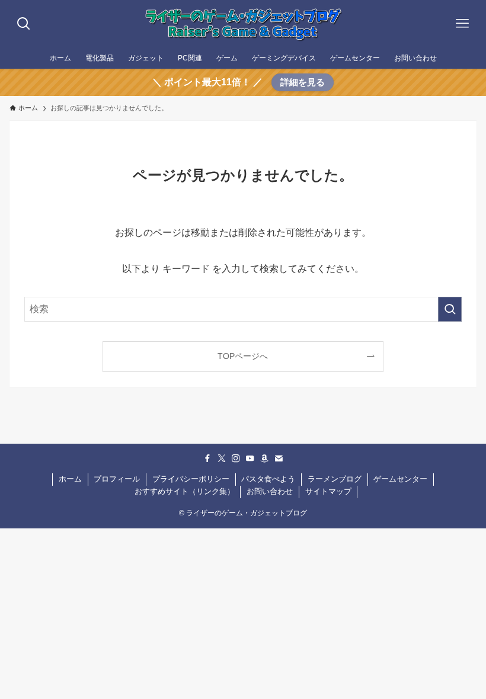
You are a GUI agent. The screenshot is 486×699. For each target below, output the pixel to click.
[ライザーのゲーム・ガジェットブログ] (243, 23)
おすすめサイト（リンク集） (185, 491)
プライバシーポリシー (190, 478)
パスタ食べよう (268, 478)
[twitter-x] (221, 458)
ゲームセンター (400, 478)
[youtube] (250, 458)
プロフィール (117, 478)
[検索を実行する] (450, 309)
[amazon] (264, 458)
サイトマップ (328, 491)
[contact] (278, 458)
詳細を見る (302, 82)
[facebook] (207, 458)
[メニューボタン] (462, 23)
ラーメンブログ (335, 478)
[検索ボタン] (23, 23)
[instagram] (236, 458)
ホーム (70, 478)
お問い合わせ (270, 491)
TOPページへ (243, 356)
